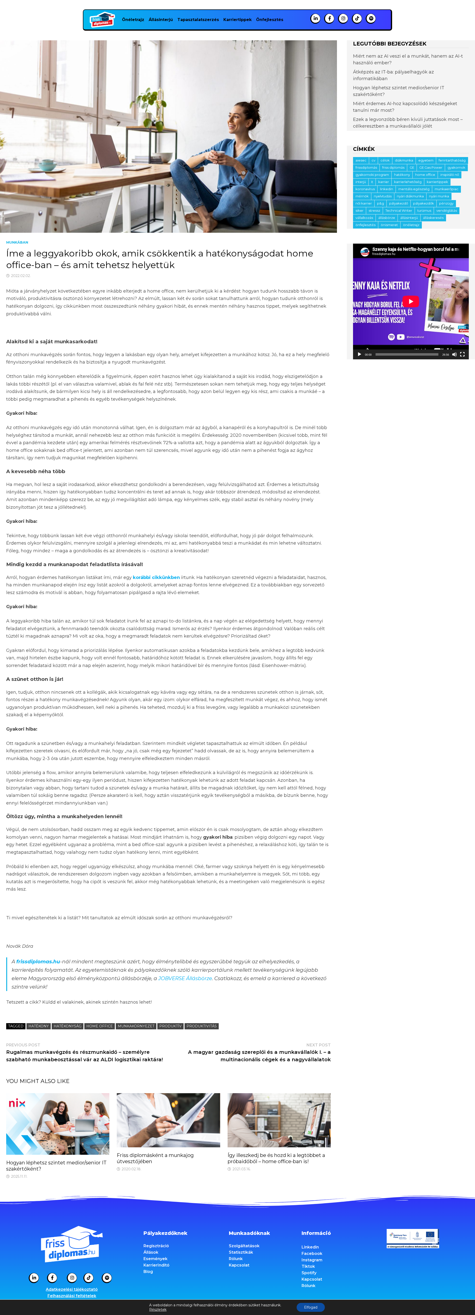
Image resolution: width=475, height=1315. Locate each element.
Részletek (157, 1309)
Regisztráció (156, 1246)
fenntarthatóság (452, 160)
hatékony (38, 1026)
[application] (411, 301)
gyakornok (456, 167)
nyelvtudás (383, 196)
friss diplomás (393, 167)
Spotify (309, 1272)
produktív (170, 1026)
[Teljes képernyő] (462, 354)
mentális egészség (413, 189)
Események (155, 1258)
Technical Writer (398, 210)
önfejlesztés (366, 225)
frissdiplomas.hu (38, 962)
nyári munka (439, 196)
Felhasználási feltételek (72, 1295)
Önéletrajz (133, 19)
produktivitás (202, 1026)
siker (359, 210)
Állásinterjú (161, 19)
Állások (150, 1252)
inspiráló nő (449, 175)
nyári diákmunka (410, 196)
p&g (380, 203)
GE (412, 167)
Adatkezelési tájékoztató (72, 1289)
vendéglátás (446, 210)
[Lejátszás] (359, 354)
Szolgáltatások (244, 1246)
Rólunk (236, 1258)
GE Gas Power (430, 167)
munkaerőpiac (446, 189)
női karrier (364, 203)
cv (373, 160)
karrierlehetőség (408, 182)
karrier (383, 182)
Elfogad (310, 1307)
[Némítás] (454, 354)
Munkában (17, 242)
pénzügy (446, 203)
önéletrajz (411, 225)
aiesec (361, 160)
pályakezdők (423, 203)
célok (385, 160)
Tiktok (308, 1266)
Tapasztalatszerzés (198, 19)
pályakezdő (398, 203)
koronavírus (365, 189)
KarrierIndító (156, 1265)
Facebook (312, 1253)
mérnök (362, 196)
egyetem (425, 160)
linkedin (386, 189)
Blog (148, 1271)
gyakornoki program (372, 175)
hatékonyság (67, 1026)
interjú (361, 182)
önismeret (389, 225)
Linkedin (310, 1247)
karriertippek (437, 182)
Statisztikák (241, 1252)
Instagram (312, 1260)
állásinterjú (409, 218)
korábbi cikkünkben (156, 577)
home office (99, 1026)
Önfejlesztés (269, 19)
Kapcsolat (239, 1265)
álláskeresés (433, 218)
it (372, 182)
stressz (374, 210)
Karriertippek (237, 19)
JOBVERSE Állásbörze (185, 978)
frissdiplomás (366, 167)
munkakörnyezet (136, 1026)
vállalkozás (364, 218)
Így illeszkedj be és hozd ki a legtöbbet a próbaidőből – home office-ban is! (276, 1158)
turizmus (424, 210)
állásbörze (386, 218)
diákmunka (404, 160)
